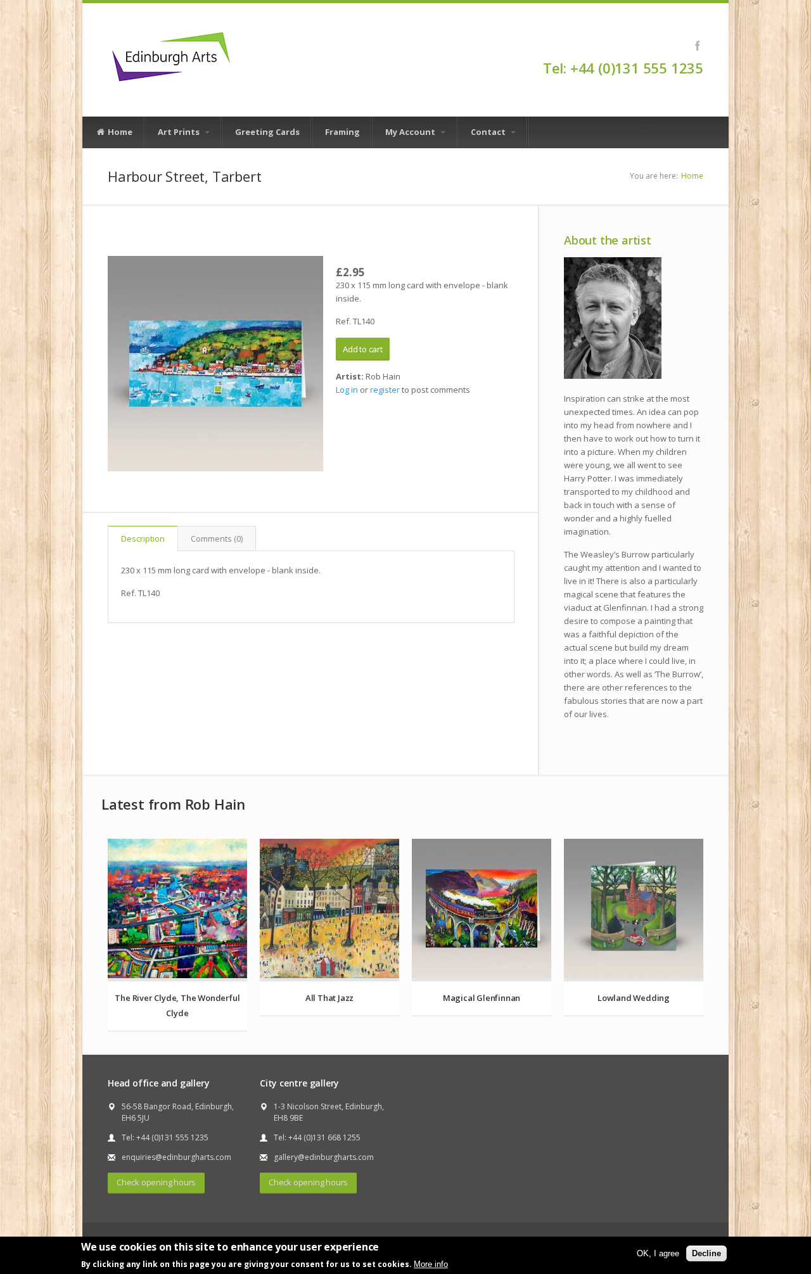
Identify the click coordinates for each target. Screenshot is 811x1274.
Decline (706, 1253)
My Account (411, 131)
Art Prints (179, 131)
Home (119, 131)
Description (143, 538)
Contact (489, 131)
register (385, 389)
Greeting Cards (267, 131)
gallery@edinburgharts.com (324, 1157)
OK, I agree (658, 1253)
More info (431, 1263)
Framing (342, 131)
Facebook (697, 46)
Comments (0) (217, 538)
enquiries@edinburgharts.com (176, 1157)
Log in (347, 389)
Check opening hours (156, 1182)
